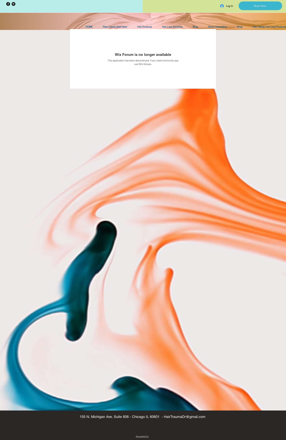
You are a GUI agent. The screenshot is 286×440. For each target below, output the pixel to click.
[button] (260, 5)
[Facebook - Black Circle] (8, 4)
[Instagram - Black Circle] (13, 4)
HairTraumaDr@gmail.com (184, 417)
